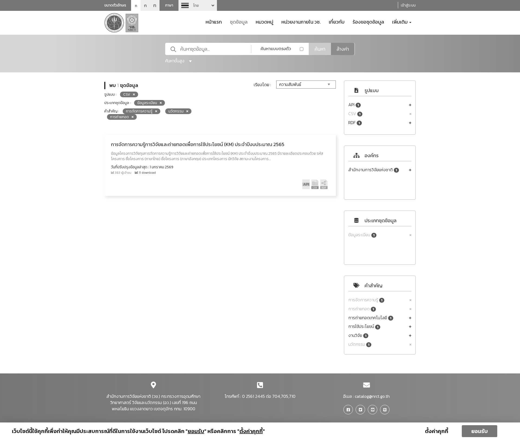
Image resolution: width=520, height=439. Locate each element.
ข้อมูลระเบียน (361, 235)
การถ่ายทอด (361, 309)
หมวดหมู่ (264, 21)
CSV (354, 114)
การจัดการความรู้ (365, 300)
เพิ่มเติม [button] (400, 21)
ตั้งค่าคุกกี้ (436, 431)
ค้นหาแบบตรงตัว (276, 48)
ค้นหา (319, 49)
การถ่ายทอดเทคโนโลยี (369, 318)
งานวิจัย (357, 335)
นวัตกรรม (358, 344)
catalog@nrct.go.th (372, 396)
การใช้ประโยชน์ (363, 326)
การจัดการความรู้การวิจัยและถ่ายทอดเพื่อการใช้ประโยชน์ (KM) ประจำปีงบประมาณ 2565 (197, 144)
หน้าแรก (214, 21)
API (353, 105)
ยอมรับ (479, 431)
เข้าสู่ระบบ (408, 5)
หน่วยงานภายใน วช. (301, 21)
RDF (354, 123)
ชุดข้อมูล (239, 21)
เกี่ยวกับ (336, 21)
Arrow (197, 5)
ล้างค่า (343, 49)
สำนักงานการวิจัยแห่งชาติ (372, 170)
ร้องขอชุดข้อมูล (368, 21)
